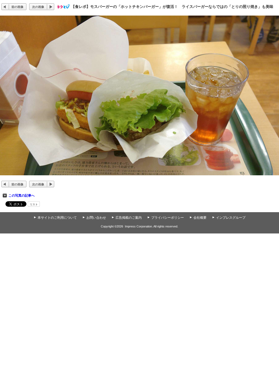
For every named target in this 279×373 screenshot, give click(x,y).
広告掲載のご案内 (129, 218)
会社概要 (200, 218)
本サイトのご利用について (57, 218)
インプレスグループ (230, 218)
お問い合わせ (96, 218)
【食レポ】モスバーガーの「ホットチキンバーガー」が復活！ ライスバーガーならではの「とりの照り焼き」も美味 (172, 6)
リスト (34, 204)
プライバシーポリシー (167, 218)
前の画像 (17, 6)
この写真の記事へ (21, 195)
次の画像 (38, 6)
